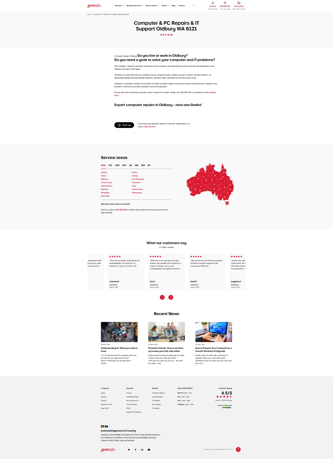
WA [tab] (136, 165)
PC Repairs (156, 400)
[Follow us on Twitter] (129, 449)
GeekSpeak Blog (132, 397)
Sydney (104, 172)
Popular (155, 388)
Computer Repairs (158, 393)
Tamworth (136, 182)
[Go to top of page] (238, 449)
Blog (173, 6)
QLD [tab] (117, 165)
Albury (103, 176)
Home (89, 14)
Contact (181, 6)
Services (118, 6)
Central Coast (106, 182)
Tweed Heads (137, 189)
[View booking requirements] (233, 9)
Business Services (134, 6)
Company (105, 388)
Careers (104, 400)
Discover (129, 388)
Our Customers (131, 404)
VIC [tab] (110, 165)
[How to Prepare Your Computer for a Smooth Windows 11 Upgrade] (213, 332)
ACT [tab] (124, 165)
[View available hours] (221, 9)
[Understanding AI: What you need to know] (119, 332)
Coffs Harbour (107, 186)
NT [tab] (149, 165)
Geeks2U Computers (133, 412)
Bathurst (104, 179)
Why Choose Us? (132, 400)
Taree (134, 186)
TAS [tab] (143, 165)
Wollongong (137, 193)
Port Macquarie (138, 179)
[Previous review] (162, 297)
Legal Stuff (105, 408)
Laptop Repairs (157, 397)
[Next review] (170, 297)
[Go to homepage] (94, 5)
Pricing (128, 393)
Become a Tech (106, 404)
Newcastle (105, 196)
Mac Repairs (156, 404)
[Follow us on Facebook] (135, 449)
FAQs (128, 408)
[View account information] (209, 9)
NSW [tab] (103, 165)
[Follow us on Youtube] (149, 449)
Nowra (134, 172)
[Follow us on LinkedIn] (142, 449)
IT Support (155, 408)
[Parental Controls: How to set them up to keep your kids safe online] (166, 332)
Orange (135, 176)
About (164, 6)
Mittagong (105, 193)
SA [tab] (130, 165)
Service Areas (151, 6)
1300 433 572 (149, 127)
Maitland (104, 189)
